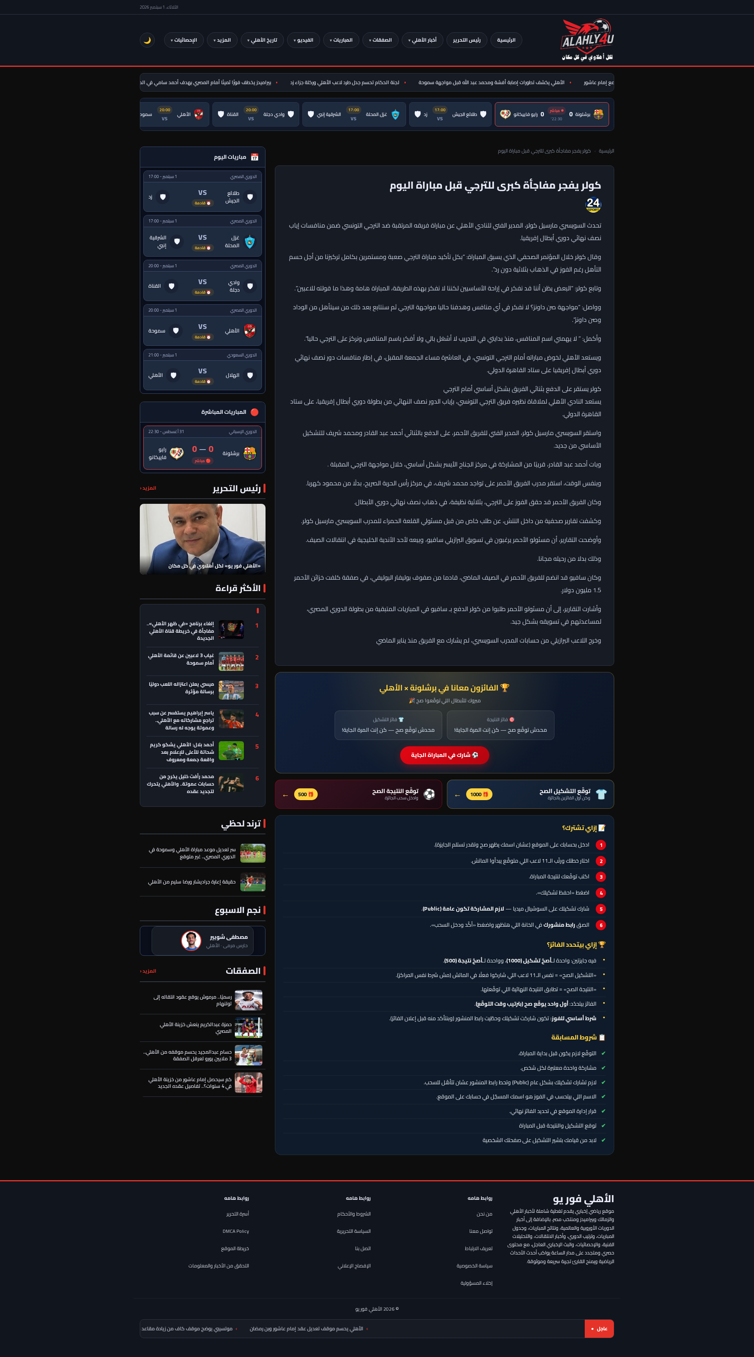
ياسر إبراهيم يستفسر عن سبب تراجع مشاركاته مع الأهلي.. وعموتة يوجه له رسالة (181, 720)
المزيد (224, 39)
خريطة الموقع (235, 1248)
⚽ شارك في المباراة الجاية (444, 755)
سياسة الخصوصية (474, 1265)
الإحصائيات (185, 39)
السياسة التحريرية (354, 1231)
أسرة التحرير (238, 1213)
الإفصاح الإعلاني (354, 1265)
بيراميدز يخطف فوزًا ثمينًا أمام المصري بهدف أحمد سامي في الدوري (222, 82)
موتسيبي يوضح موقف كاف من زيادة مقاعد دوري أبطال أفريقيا (235, 1328)
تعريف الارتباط (478, 1248)
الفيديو (305, 39)
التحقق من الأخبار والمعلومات (218, 1265)
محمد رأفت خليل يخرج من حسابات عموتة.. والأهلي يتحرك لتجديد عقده (180, 784)
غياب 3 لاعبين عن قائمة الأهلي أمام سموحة (181, 659)
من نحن (484, 1213)
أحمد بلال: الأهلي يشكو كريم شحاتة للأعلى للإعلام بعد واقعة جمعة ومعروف (182, 752)
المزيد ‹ (148, 488)
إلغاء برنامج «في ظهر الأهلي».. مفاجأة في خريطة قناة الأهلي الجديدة (180, 631)
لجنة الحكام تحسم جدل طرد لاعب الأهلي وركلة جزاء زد (366, 82)
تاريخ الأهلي (264, 39)
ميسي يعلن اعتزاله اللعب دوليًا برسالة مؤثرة (181, 688)
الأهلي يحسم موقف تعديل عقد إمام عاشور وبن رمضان (375, 1328)
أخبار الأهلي (424, 39)
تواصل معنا (480, 1231)
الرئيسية (506, 39)
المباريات (343, 39)
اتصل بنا (363, 1248)
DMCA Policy (236, 1231)
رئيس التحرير (467, 39)
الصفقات (382, 39)
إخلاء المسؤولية (476, 1282)
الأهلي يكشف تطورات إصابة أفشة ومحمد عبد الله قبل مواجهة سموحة (513, 82)
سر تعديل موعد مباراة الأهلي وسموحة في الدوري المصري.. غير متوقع (192, 853)
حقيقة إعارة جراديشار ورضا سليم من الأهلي (192, 881)
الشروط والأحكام (354, 1213)
